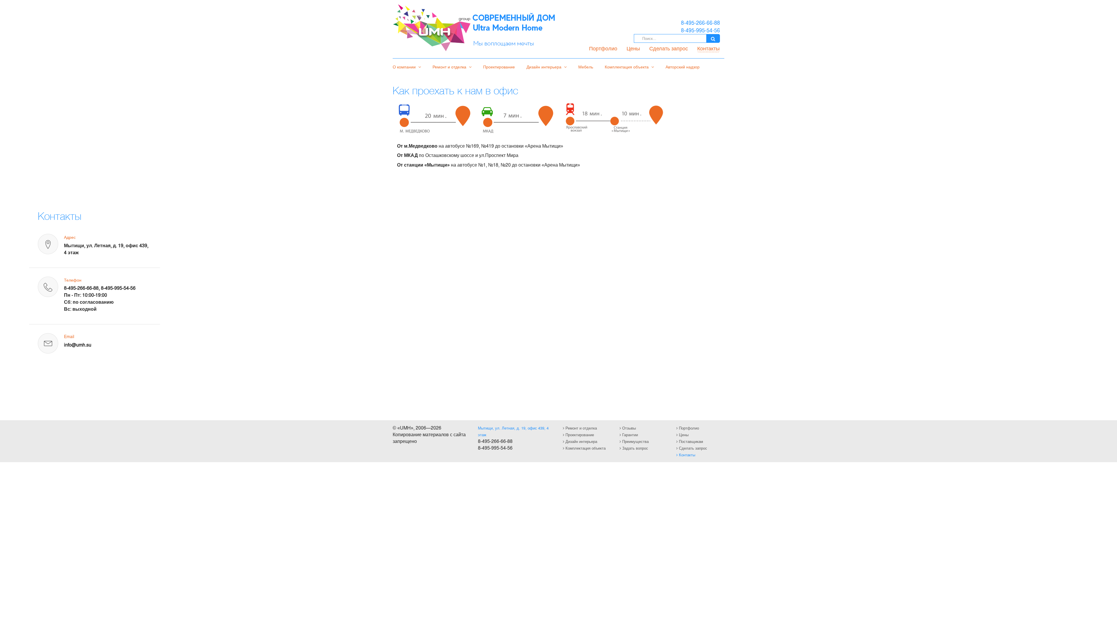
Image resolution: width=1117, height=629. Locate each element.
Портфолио (603, 48)
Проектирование (499, 67)
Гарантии (629, 434)
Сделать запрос (668, 48)
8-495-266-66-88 (81, 288)
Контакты (708, 48)
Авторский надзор (683, 67)
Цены (633, 48)
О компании (405, 67)
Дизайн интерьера (545, 67)
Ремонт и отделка (450, 67)
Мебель (585, 67)
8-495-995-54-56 (118, 288)
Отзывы (628, 428)
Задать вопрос (634, 448)
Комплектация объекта (627, 67)
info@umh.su (77, 344)
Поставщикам (690, 441)
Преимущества (635, 441)
